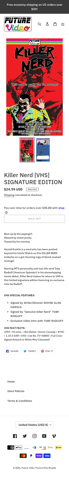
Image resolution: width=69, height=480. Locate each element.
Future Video (28, 467)
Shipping (9, 195)
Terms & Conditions (19, 401)
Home (11, 381)
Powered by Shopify (46, 467)
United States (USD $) (33, 425)
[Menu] (63, 24)
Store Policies (15, 391)
